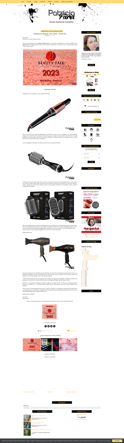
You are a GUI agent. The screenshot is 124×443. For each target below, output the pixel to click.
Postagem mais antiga (72, 391)
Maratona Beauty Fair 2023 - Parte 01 (91, 256)
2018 (84, 276)
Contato (56, 1)
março (85, 267)
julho (85, 262)
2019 (84, 274)
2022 (84, 270)
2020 (84, 273)
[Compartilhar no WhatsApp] (54, 326)
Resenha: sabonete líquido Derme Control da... (38, 423)
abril (85, 265)
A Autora (29, 1)
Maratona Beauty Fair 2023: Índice (90, 258)
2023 (84, 250)
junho (85, 263)
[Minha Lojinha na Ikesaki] (91, 232)
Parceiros (42, 1)
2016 (84, 278)
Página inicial (50, 391)
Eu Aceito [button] (117, 440)
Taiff (51, 331)
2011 (84, 284)
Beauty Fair (44, 331)
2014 (84, 280)
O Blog (35, 1)
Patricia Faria (52, 35)
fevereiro (85, 268)
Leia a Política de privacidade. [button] (104, 440)
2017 (84, 277)
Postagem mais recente (28, 391)
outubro (85, 252)
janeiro (85, 269)
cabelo (48, 331)
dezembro (86, 251)
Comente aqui (72, 331)
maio (85, 264)
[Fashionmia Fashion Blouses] (91, 234)
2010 (84, 286)
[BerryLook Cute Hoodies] (91, 236)
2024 (84, 248)
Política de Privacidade (66, 1)
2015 (84, 279)
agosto (85, 261)
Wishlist (50, 1)
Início (23, 1)
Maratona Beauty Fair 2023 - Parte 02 (91, 255)
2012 (84, 283)
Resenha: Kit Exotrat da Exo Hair (90, 259)
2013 (84, 282)
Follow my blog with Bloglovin (82, 419)
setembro (86, 253)
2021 (84, 272)
